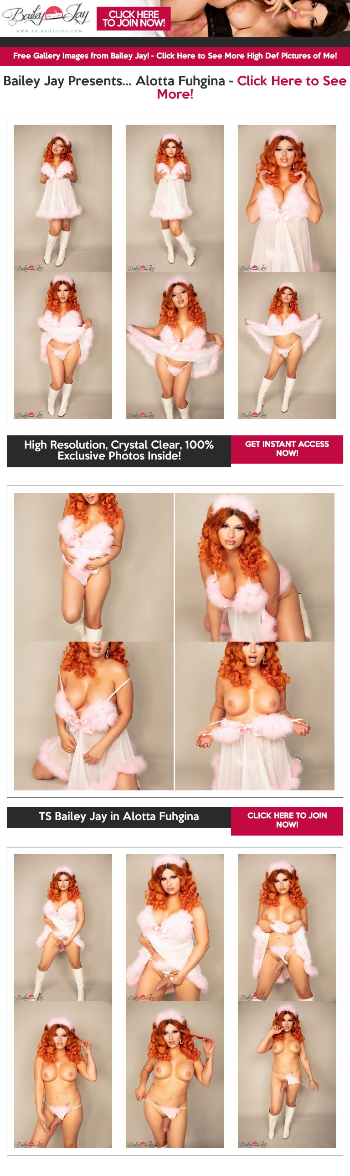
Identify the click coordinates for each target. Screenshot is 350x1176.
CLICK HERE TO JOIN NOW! (287, 821)
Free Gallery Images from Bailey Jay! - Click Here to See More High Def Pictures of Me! (175, 56)
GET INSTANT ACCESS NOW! (287, 449)
